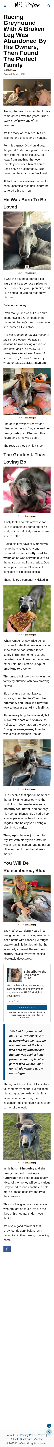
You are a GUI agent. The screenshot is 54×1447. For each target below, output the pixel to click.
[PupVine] (27, 6)
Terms (41, 1435)
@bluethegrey (30, 273)
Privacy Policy (28, 1435)
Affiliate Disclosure (21, 1439)
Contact (38, 1439)
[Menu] (5, 6)
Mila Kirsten (11, 70)
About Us (12, 1435)
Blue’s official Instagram (30, 362)
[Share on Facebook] (7, 1249)
